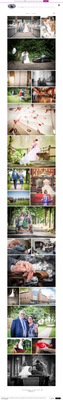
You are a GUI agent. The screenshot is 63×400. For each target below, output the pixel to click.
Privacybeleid (6, 398)
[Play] (54, 13)
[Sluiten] (61, 398)
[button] (59, 5)
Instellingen (52, 398)
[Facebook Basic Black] (41, 390)
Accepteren (58, 398)
